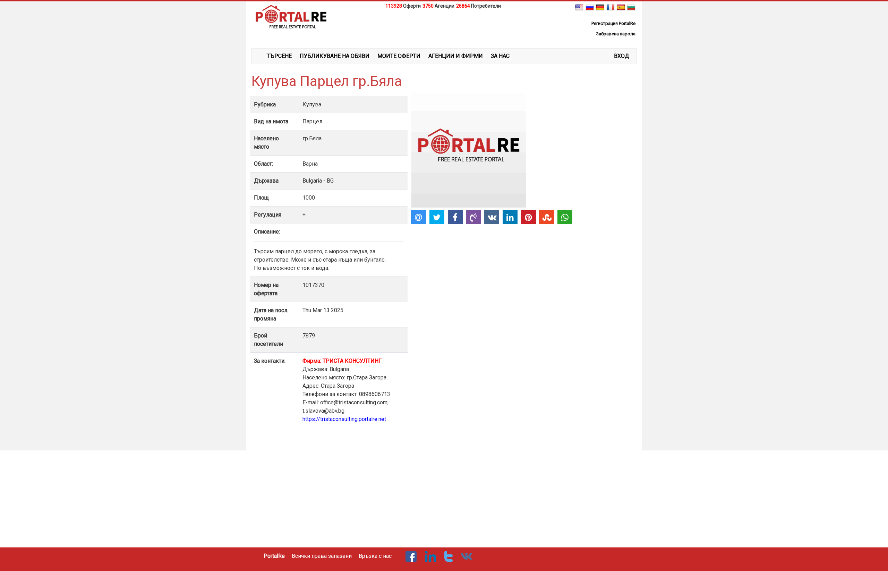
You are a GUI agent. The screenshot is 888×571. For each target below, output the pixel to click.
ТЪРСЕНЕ (279, 56)
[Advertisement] (444, 27)
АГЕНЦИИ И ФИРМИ (455, 56)
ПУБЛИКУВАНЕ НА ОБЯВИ (334, 56)
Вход (621, 56)
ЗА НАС (500, 56)
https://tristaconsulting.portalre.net (344, 419)
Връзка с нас (375, 556)
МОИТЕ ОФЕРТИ (398, 56)
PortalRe (274, 556)
